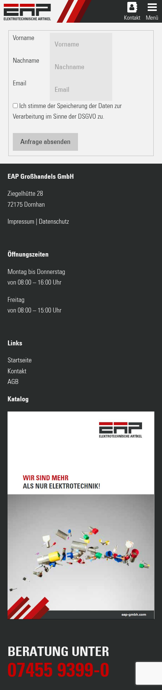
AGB (13, 382)
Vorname (23, 38)
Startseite (20, 360)
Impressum (21, 221)
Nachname (26, 60)
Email (19, 83)
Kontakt (17, 371)
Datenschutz (54, 221)
